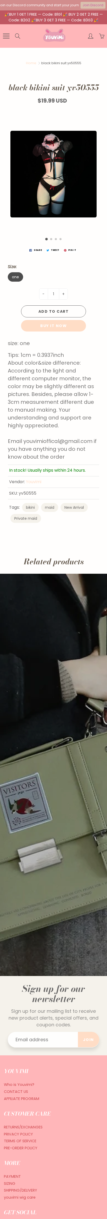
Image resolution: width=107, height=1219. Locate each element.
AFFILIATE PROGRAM (21, 1098)
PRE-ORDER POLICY (20, 1148)
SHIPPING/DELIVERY (20, 1190)
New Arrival (74, 507)
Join (88, 1039)
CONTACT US (16, 1091)
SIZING (9, 1183)
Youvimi (33, 482)
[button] (46, 239)
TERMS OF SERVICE (20, 1141)
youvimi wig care (20, 1197)
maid (49, 507)
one (15, 277)
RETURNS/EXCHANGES (23, 1127)
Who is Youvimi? (19, 1084)
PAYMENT (12, 1176)
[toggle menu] (6, 36)
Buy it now (53, 325)
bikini (30, 507)
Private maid (25, 518)
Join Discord (93, 5)
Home (31, 63)
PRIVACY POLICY (18, 1134)
